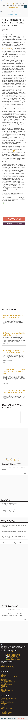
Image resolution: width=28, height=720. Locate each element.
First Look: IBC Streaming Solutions (10, 503)
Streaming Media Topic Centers (8, 681)
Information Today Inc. (6, 651)
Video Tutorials (4, 679)
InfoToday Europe (5, 704)
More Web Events (22, 516)
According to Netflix (7, 48)
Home (2, 674)
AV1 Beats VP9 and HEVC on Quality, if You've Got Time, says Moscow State (14, 371)
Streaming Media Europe (6, 711)
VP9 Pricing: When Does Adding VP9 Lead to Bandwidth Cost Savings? (14, 391)
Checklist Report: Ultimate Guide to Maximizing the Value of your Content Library (13, 614)
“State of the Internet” (7, 151)
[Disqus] (14, 248)
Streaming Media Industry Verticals (8, 683)
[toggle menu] (25, 6)
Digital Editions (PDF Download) (9, 676)
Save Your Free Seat (13, 7)
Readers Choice (4, 685)
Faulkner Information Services (7, 702)
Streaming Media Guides (6, 684)
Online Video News (5, 688)
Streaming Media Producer (7, 712)
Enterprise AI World (5, 701)
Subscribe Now (13, 219)
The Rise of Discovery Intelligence (15, 609)
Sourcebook (4, 686)
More (25, 473)
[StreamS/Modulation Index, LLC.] (15, 417)
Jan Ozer (11, 13)
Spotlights (3, 689)
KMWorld (3, 706)
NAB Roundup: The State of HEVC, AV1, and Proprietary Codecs (13, 352)
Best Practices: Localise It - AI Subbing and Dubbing (14, 468)
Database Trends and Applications (8, 698)
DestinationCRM (4, 699)
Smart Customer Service (6, 708)
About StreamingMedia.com (7, 690)
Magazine (4, 675)
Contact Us (3, 691)
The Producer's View (12, 14)
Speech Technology (5, 709)
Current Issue (8, 223)
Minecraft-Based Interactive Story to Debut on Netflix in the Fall (14, 316)
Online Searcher (4, 707)
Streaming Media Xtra (6, 680)
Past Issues (19, 223)
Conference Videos (5, 678)
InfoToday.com (4, 703)
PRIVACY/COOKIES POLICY (7, 667)
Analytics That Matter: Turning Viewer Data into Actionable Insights (12, 509)
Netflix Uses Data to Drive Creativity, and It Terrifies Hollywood (14, 334)
